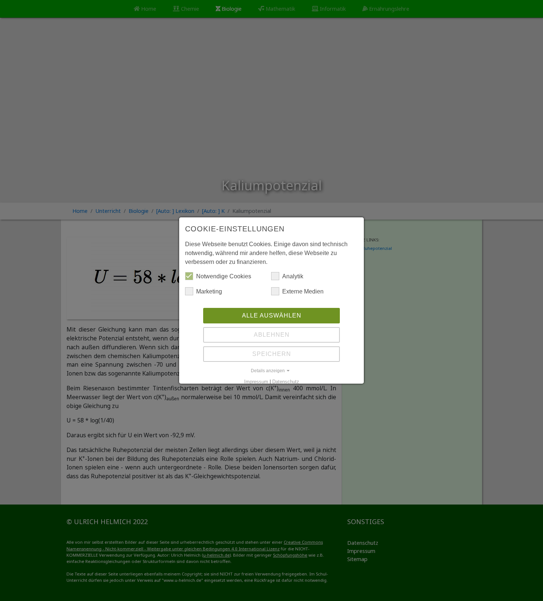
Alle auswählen (271, 315)
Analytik (292, 276)
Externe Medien (303, 291)
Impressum (256, 381)
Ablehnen (272, 335)
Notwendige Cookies (223, 276)
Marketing (209, 291)
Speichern (271, 354)
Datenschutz (285, 381)
